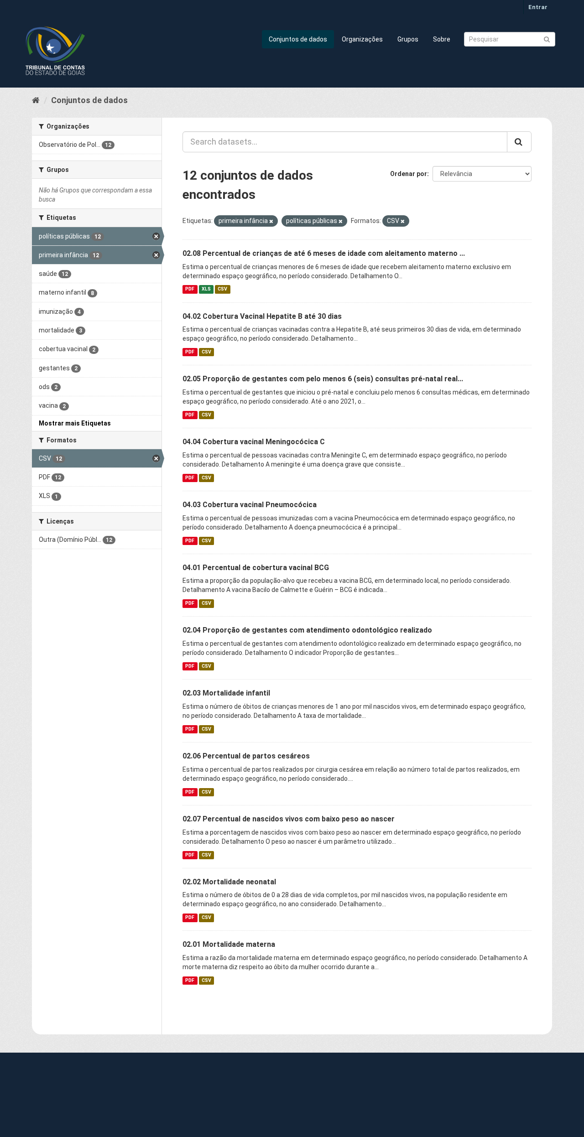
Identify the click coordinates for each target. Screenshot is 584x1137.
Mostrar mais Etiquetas (75, 423)
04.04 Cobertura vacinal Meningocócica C (253, 441)
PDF (189, 289)
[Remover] (271, 221)
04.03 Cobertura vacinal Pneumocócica (249, 504)
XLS (206, 289)
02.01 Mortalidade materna (228, 944)
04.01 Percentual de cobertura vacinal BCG (255, 567)
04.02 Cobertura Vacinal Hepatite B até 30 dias (262, 316)
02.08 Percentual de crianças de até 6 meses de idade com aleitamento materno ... (323, 253)
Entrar (538, 7)
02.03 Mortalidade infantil (226, 693)
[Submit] (547, 38)
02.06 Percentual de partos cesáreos (246, 756)
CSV (222, 289)
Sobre (441, 39)
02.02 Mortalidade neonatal (229, 881)
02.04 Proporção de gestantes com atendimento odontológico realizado (307, 630)
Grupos (407, 39)
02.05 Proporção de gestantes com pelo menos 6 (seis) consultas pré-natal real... (322, 378)
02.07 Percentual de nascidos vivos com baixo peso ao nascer (288, 819)
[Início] (36, 100)
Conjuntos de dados (298, 39)
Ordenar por (408, 173)
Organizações (362, 39)
